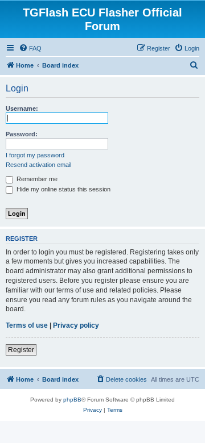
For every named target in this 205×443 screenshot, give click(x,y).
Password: (22, 134)
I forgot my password (35, 155)
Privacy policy (76, 325)
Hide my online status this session (62, 189)
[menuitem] (30, 48)
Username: (22, 108)
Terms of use (27, 325)
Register (21, 350)
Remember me (36, 178)
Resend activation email (38, 164)
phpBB (72, 399)
